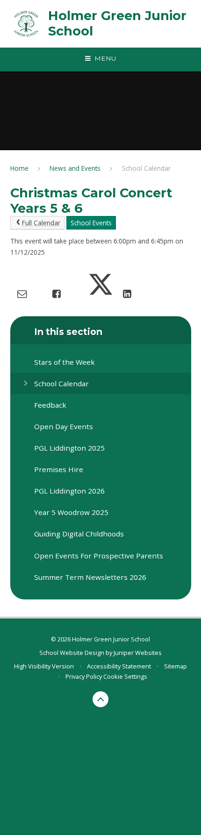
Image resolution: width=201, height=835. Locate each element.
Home (19, 168)
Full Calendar (41, 222)
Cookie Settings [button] (125, 676)
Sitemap (175, 666)
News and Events (75, 168)
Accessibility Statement (119, 666)
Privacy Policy (83, 676)
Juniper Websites (138, 652)
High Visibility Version (44, 666)
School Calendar (146, 168)
